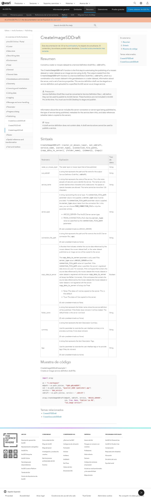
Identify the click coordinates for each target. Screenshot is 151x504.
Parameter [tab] (11, 107)
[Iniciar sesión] (147, 3)
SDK (72, 15)
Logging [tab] (10, 98)
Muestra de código (130, 49)
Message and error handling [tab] (18, 102)
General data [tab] (12, 74)
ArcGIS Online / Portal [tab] (15, 42)
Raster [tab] (9, 135)
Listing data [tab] (11, 93)
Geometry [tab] (11, 84)
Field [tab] (9, 65)
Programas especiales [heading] (113, 434)
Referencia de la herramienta (46, 15)
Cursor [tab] (9, 46)
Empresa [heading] (87, 434)
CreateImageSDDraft (15, 130)
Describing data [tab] (13, 56)
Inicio (5, 15)
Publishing (28, 30)
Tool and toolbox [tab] (13, 147)
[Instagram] (10, 456)
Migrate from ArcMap (86, 15)
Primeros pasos (17, 15)
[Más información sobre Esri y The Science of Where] (10, 440)
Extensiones (102, 9)
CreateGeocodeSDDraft (16, 121)
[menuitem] (30, 441)
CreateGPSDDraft (14, 125)
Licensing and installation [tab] (17, 88)
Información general (61, 9)
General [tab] (10, 70)
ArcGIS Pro (7, 9)
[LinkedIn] (15, 452)
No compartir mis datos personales (131, 496)
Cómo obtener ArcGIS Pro (138, 9)
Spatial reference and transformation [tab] (15, 141)
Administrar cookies (105, 496)
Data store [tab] (11, 51)
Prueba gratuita (118, 9)
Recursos (90, 9)
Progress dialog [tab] (13, 112)
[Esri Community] (6, 456)
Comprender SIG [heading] (69, 434)
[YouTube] (15, 456)
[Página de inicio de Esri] (6, 3)
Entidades (78, 9)
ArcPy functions (17, 30)
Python (64, 15)
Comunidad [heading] (46, 434)
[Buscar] (135, 3)
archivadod (72, 46)
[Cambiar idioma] (141, 3)
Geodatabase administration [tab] (18, 79)
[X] (10, 452)
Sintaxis (126, 45)
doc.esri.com (55, 20)
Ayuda (29, 15)
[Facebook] (6, 452)
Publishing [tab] (11, 116)
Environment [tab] (12, 60)
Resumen (126, 42)
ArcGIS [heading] (23, 434)
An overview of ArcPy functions (17, 37)
